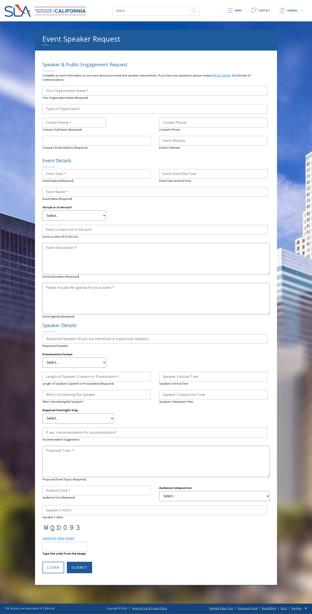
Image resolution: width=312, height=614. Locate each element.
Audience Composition (175, 488)
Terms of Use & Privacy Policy (149, 608)
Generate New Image (58, 538)
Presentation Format (57, 354)
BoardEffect (269, 608)
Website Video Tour (221, 608)
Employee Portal (247, 608)
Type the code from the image (64, 553)
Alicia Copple (221, 75)
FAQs (284, 608)
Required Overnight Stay (60, 410)
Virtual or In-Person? (57, 207)
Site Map (296, 608)
